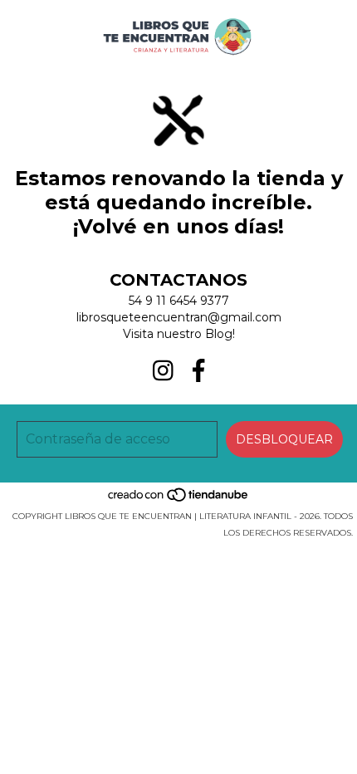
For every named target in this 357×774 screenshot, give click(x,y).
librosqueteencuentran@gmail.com (178, 317)
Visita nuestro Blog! (179, 333)
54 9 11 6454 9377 (179, 300)
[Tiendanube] (179, 499)
